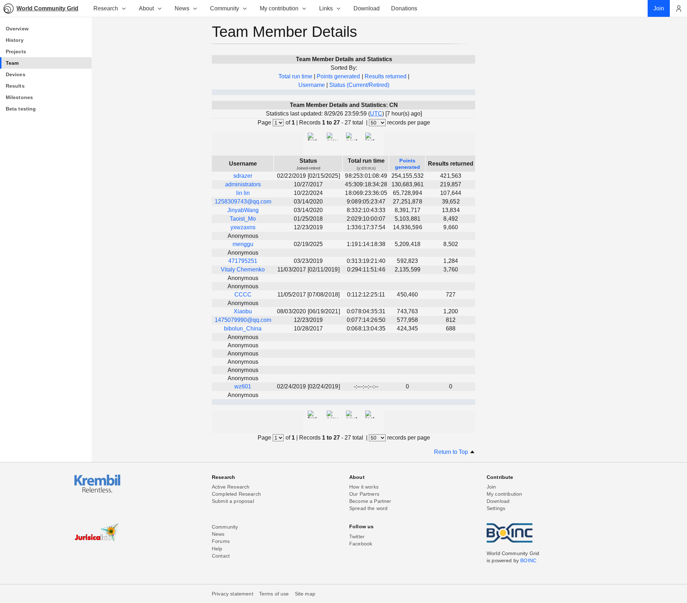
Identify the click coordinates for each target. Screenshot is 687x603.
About (146, 8)
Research (105, 8)
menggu (243, 244)
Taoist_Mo (243, 219)
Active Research (230, 487)
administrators (243, 184)
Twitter (357, 536)
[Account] (678, 8)
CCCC (243, 294)
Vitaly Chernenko (243, 269)
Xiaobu (243, 311)
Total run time (295, 76)
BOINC (528, 560)
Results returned (385, 76)
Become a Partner (370, 501)
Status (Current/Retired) (359, 85)
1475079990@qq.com (243, 320)
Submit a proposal (233, 501)
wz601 (242, 386)
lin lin (243, 193)
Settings (496, 508)
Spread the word (368, 508)
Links (326, 8)
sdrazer (242, 176)
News (182, 8)
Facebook (360, 543)
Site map (305, 594)
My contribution (279, 8)
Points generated (338, 76)
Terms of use (274, 594)
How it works (364, 487)
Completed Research (236, 494)
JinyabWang (243, 210)
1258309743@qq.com (243, 201)
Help (217, 548)
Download (498, 501)
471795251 (242, 261)
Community (224, 8)
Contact (221, 556)
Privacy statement (232, 594)
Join (491, 487)
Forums (221, 541)
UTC (376, 114)
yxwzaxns (242, 227)
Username (311, 85)
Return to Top (451, 452)
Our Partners (364, 494)
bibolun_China (243, 328)
